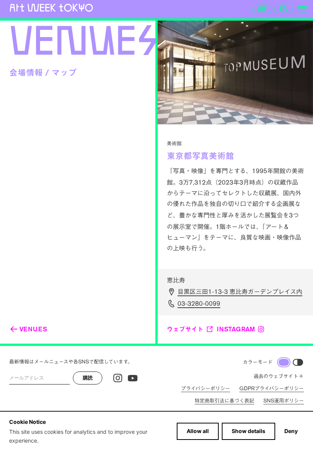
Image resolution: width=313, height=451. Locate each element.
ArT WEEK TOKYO (51, 8)
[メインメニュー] (302, 9)
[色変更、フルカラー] (284, 362)
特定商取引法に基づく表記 (224, 400)
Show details (248, 431)
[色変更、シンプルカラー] (298, 362)
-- (198, 304)
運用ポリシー (283, 400)
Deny (291, 431)
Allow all (198, 431)
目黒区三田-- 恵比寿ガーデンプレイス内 (239, 292)
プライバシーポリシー (205, 388)
